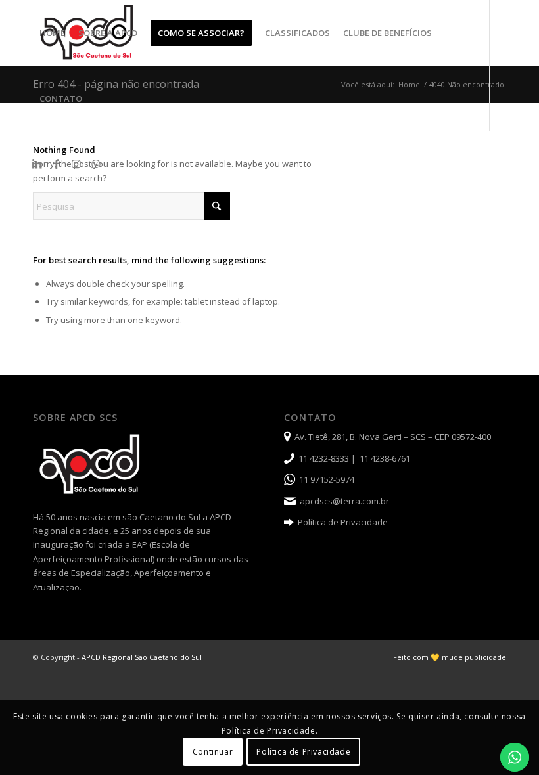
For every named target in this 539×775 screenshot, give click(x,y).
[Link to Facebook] (56, 163)
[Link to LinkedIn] (37, 163)
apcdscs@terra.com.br (344, 501)
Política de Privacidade (343, 522)
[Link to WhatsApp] (96, 163)
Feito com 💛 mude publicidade (449, 657)
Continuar (213, 751)
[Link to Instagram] (76, 163)
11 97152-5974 (326, 479)
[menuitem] (52, 33)
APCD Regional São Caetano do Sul (142, 657)
